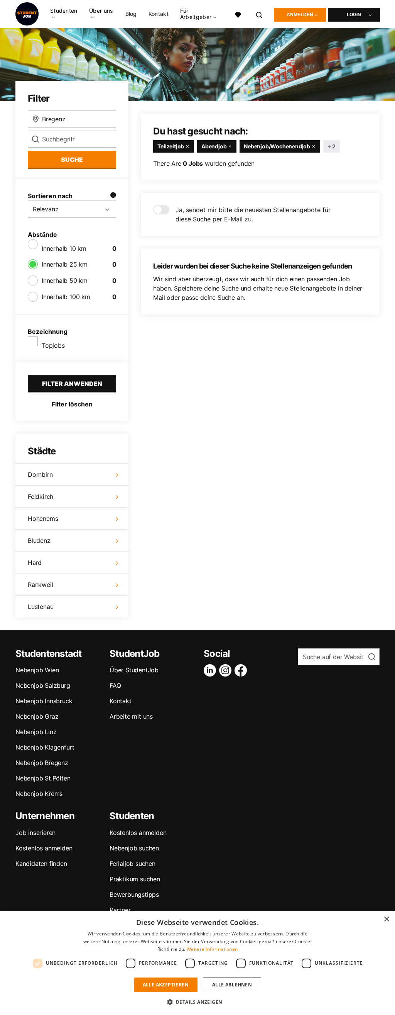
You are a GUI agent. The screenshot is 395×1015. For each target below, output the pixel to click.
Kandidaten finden (41, 863)
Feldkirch (40, 496)
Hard (35, 562)
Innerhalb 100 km (66, 297)
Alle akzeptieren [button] (166, 984)
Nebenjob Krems (38, 793)
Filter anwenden (72, 384)
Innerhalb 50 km (65, 280)
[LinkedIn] (211, 670)
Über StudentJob (134, 670)
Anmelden (300, 14)
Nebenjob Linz (35, 732)
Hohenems (43, 518)
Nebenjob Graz (36, 716)
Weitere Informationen (212, 949)
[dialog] (197, 963)
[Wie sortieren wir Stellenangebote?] (113, 196)
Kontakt (159, 14)
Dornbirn (40, 474)
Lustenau (40, 606)
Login (354, 14)
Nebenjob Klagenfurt (44, 747)
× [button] (386, 919)
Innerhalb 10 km (64, 248)
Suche (72, 159)
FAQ (115, 685)
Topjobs (53, 345)
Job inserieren (35, 832)
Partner (120, 910)
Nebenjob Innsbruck (43, 701)
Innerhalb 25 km (65, 264)
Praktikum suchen (135, 879)
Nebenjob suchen (134, 848)
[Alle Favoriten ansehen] (238, 14)
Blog (131, 14)
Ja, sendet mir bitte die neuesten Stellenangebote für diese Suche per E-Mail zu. (253, 214)
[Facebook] (242, 670)
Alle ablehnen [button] (232, 984)
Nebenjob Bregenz (41, 763)
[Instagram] (227, 670)
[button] (198, 1002)
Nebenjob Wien (37, 670)
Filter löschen (72, 404)
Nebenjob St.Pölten (42, 778)
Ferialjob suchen (132, 863)
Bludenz (39, 540)
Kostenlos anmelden (43, 848)
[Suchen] (259, 14)
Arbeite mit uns (131, 716)
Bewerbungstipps (134, 894)
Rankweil (40, 584)
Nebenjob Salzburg (42, 685)
